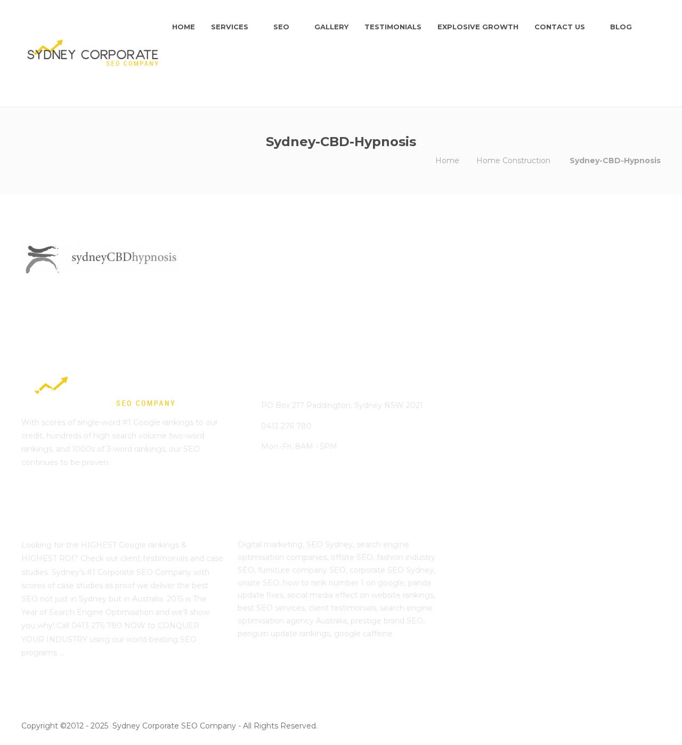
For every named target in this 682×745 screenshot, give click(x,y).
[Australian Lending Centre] (533, 422)
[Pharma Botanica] (587, 475)
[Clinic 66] (480, 475)
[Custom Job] (533, 475)
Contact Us (559, 26)
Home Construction (513, 160)
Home (183, 26)
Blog (621, 26)
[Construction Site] (480, 422)
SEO (281, 26)
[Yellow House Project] (587, 422)
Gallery (331, 26)
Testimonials (392, 26)
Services (229, 26)
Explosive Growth (477, 26)
